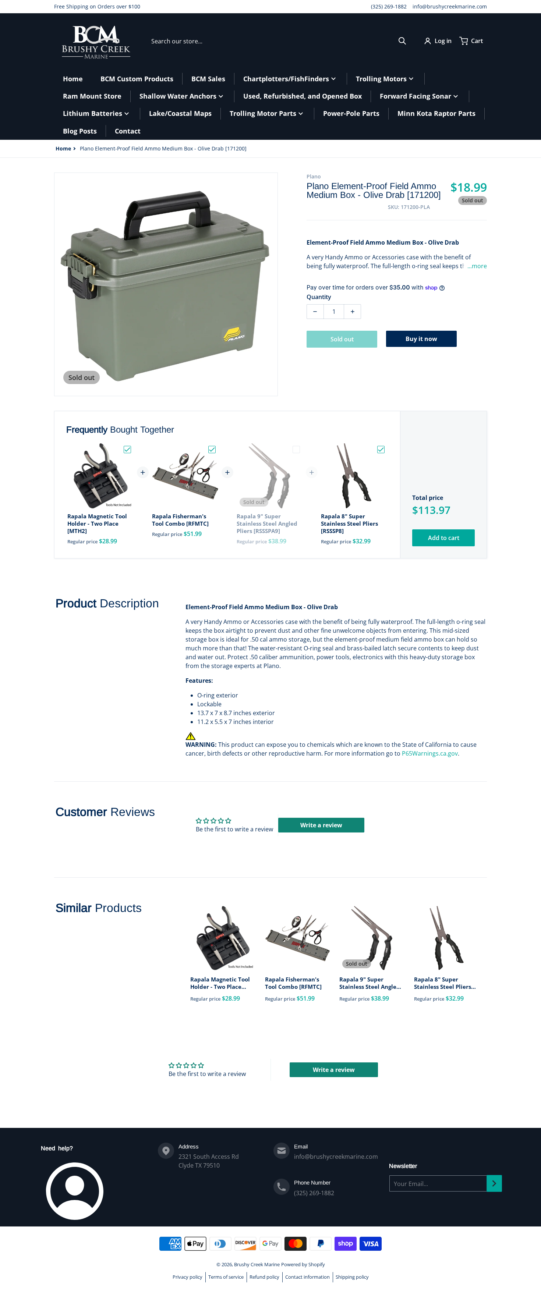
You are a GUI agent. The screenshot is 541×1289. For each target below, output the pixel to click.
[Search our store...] (402, 41)
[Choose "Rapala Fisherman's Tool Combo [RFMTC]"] (212, 449)
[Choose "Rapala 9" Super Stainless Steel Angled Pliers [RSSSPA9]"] (296, 449)
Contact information (307, 1277)
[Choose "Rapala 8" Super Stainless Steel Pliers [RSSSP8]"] (381, 449)
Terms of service (226, 1277)
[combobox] (279, 41)
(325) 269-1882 (389, 6)
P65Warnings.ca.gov (430, 753)
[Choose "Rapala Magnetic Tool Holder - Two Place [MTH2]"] (127, 449)
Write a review (321, 825)
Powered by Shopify (303, 1264)
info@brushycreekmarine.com (450, 6)
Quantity (319, 297)
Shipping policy (352, 1277)
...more (477, 266)
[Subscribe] (494, 1183)
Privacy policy (187, 1277)
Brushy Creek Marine (257, 1264)
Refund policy (264, 1277)
